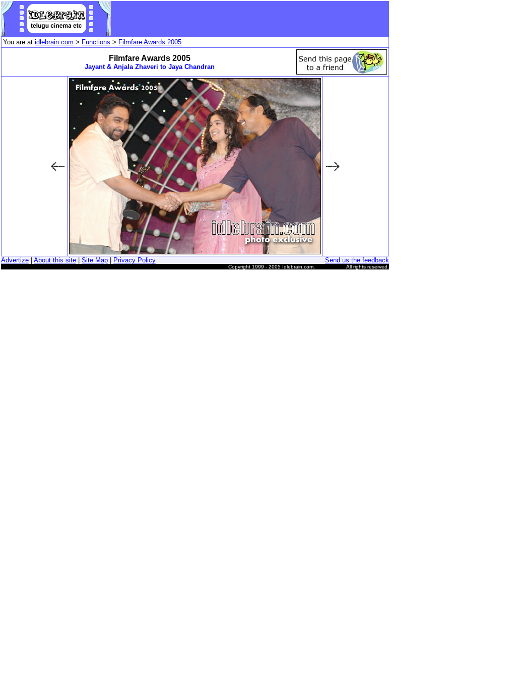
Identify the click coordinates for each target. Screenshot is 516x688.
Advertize (15, 260)
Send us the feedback (357, 260)
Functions (96, 42)
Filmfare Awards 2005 (149, 42)
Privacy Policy (134, 260)
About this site (55, 260)
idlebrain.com (54, 42)
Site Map (95, 260)
